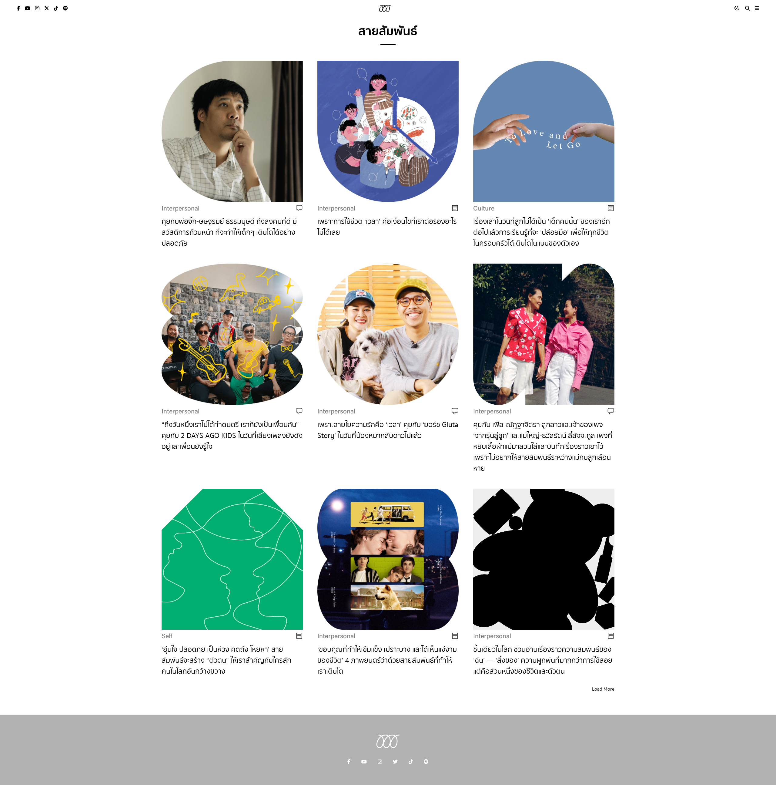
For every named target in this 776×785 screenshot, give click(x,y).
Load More (603, 689)
